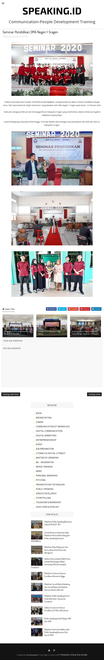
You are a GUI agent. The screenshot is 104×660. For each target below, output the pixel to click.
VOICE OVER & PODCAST (47, 506)
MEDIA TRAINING (44, 466)
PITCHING (41, 480)
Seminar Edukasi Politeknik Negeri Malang (50, 332)
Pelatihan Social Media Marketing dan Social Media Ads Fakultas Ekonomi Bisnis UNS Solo (57, 587)
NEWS (39, 471)
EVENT (39, 444)
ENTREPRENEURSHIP (46, 440)
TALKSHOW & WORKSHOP (48, 502)
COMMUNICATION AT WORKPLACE (53, 426)
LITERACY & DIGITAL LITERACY (50, 453)
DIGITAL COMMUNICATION (49, 431)
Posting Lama (94, 394)
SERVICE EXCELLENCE (46, 493)
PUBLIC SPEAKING (44, 489)
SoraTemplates (32, 655)
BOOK (39, 413)
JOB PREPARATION (45, 448)
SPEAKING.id (52, 10)
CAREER (24, 36)
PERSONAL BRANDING (47, 475)
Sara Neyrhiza (48, 102)
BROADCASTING (44, 417)
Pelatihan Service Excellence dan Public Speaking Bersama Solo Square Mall (57, 632)
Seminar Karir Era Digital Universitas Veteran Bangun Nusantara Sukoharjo (85, 332)
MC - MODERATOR (45, 462)
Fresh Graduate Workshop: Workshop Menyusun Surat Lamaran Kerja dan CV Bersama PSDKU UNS (17, 331)
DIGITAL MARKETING (46, 435)
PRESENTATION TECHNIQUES (50, 484)
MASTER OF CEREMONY (47, 457)
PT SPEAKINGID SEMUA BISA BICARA (72, 655)
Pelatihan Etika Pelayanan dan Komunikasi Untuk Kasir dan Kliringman (56, 550)
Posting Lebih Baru (11, 394)
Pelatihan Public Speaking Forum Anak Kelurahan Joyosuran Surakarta (57, 599)
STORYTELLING (43, 497)
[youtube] (49, 650)
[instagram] (54, 650)
